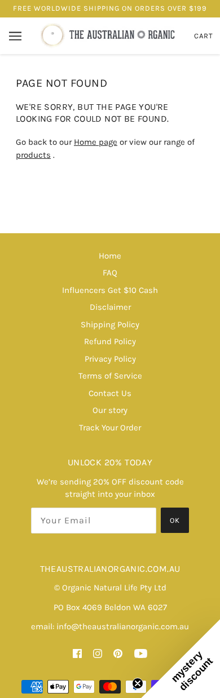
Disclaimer (110, 307)
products (33, 155)
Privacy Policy (110, 359)
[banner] (109, 35)
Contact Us (110, 393)
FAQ (110, 273)
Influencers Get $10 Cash (110, 290)
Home (110, 256)
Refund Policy (110, 341)
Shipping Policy (110, 324)
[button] (180, 658)
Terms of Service (110, 376)
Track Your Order (110, 428)
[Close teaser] (137, 683)
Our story (110, 410)
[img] (77, 653)
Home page (95, 142)
